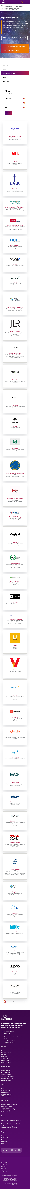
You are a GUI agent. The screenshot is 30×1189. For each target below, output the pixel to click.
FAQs (4, 77)
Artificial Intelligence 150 (8, 1115)
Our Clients (7, 1038)
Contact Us (7, 1044)
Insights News (5, 1141)
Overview (5, 61)
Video (2, 1149)
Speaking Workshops (7, 1083)
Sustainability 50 (5, 1117)
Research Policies (6, 1067)
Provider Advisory (6, 1078)
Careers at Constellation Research (13, 1042)
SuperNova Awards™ (7, 1111)
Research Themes (6, 1066)
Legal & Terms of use (9, 1048)
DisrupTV (3, 1094)
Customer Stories (6, 1143)
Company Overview (9, 1036)
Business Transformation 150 (9, 1109)
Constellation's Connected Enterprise (11, 1125)
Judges (5, 69)
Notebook (4, 1147)
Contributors (4, 1064)
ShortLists (4, 1062)
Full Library (4, 1056)
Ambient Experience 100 (8, 1113)
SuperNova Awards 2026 (11, 8)
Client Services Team (9, 1046)
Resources (6, 81)
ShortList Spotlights (6, 1099)
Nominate (6, 65)
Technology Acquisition (7, 1081)
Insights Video (5, 1097)
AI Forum (3, 1127)
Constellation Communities (13, 7)
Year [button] (6, 109)
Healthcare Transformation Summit (10, 1129)
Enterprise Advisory (6, 1085)
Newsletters (4, 1145)
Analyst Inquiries (5, 1076)
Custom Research (6, 1080)
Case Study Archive (9, 73)
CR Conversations (6, 1101)
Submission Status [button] (10, 104)
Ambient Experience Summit (9, 1133)
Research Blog (5, 1060)
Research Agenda (6, 1058)
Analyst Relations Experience (9, 1131)
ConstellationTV (5, 1095)
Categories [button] (8, 100)
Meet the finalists (11, 50)
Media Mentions (8, 1040)
